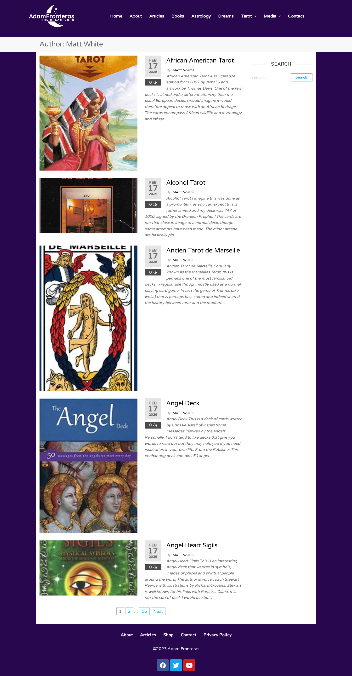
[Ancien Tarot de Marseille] (88, 318)
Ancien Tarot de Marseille (203, 250)
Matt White (183, 70)
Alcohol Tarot (185, 182)
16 (144, 611)
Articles (156, 16)
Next (158, 611)
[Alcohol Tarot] (88, 204)
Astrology (201, 16)
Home (116, 16)
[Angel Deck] (88, 465)
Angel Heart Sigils (191, 545)
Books (177, 16)
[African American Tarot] (88, 112)
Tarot (246, 16)
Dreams (226, 16)
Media (270, 16)
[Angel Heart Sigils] (88, 567)
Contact (296, 16)
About (136, 16)
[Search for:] (281, 77)
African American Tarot (200, 60)
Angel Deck (182, 403)
